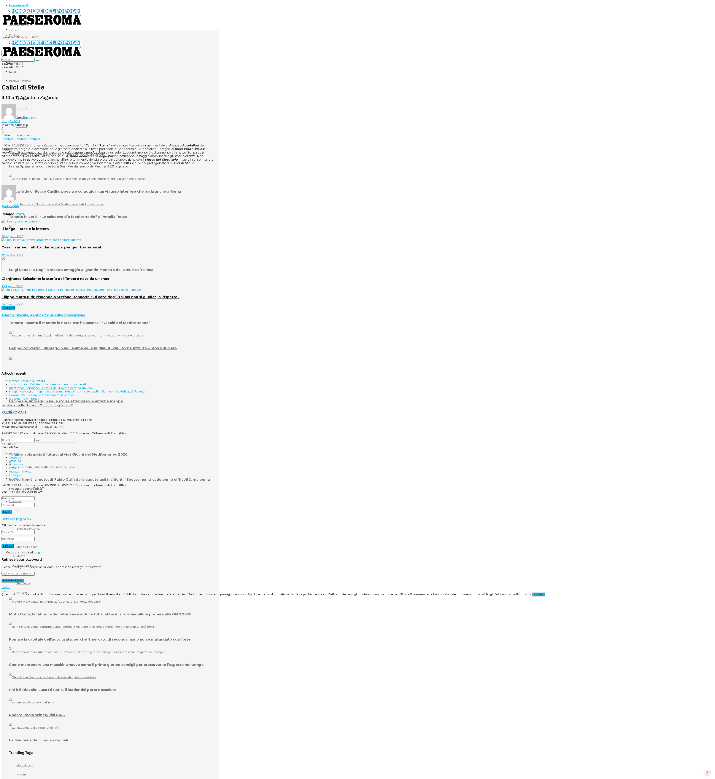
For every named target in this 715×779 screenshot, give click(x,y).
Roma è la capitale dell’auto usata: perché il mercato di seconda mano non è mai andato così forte (100, 639)
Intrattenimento (20, 80)
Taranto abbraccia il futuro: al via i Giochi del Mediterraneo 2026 (68, 454)
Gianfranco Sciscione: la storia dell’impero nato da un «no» (55, 279)
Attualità (15, 461)
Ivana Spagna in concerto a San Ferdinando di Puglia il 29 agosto (68, 166)
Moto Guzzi (24, 765)
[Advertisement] (69, 176)
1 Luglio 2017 (10, 121)
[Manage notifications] (707, 772)
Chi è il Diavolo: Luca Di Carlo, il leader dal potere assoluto (63, 690)
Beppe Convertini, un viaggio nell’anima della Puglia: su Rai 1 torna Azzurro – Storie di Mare (93, 348)
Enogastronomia (28, 528)
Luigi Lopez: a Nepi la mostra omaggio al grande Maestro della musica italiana (81, 270)
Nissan (21, 774)
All (18, 510)
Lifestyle (15, 501)
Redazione (29, 117)
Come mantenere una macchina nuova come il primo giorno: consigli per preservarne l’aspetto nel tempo (106, 665)
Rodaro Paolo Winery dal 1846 (37, 715)
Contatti (14, 29)
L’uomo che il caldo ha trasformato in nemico (41, 395)
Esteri (13, 71)
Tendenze (23, 583)
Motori (21, 556)
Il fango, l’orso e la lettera (25, 229)
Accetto (539, 594)
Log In (39, 552)
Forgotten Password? (16, 519)
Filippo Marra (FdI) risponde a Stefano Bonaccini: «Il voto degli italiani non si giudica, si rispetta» (90, 297)
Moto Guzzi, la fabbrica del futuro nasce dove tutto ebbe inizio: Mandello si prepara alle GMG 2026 (100, 614)
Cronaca (15, 457)
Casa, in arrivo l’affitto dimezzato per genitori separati (52, 247)
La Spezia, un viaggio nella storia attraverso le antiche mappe (66, 401)
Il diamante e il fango (24, 398)
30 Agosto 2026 (12, 236)
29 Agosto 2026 (12, 286)
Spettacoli (23, 135)
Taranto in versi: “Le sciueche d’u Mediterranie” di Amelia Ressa (68, 217)
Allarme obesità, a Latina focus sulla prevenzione (43, 315)
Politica (14, 35)
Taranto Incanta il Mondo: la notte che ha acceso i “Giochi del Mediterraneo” (79, 323)
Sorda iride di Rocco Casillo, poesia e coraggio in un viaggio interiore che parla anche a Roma (95, 191)
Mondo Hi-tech (27, 547)
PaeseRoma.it (18, 5)
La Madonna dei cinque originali (38, 740)
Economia (16, 62)
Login (13, 478)
